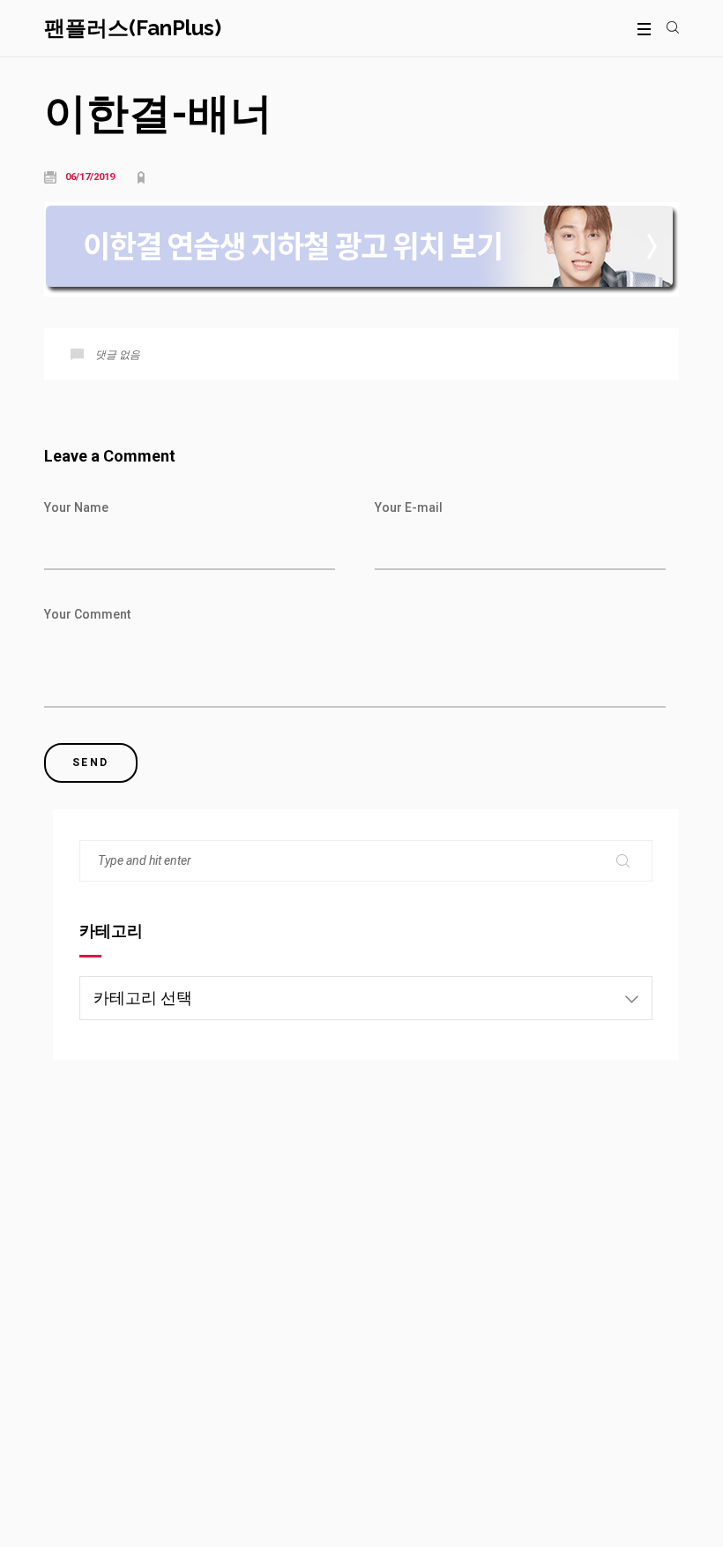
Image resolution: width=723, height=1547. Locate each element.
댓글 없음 (117, 355)
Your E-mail (409, 507)
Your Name (76, 507)
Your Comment (87, 614)
